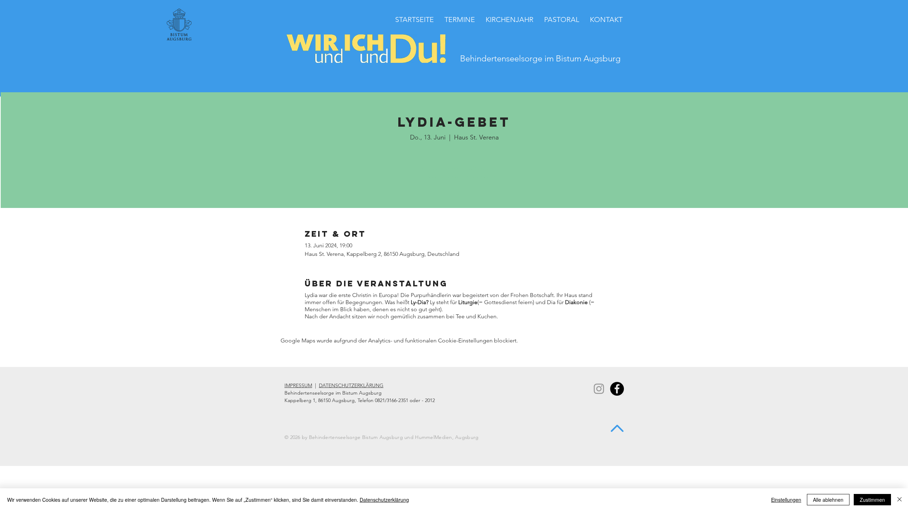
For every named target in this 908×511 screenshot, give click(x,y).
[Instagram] (599, 389)
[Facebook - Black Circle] (617, 389)
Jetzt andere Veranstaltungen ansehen (454, 176)
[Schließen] (899, 499)
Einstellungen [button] (786, 499)
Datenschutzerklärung (384, 499)
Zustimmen (872, 499)
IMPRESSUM (298, 385)
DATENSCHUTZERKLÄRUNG (351, 385)
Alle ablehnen (828, 499)
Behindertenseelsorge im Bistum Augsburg (540, 58)
